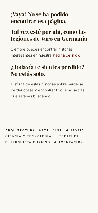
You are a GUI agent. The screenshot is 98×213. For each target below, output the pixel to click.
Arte (44, 130)
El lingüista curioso (27, 142)
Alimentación (68, 142)
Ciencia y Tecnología (28, 136)
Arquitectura (20, 130)
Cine (57, 130)
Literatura (67, 136)
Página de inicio (66, 55)
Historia (75, 130)
